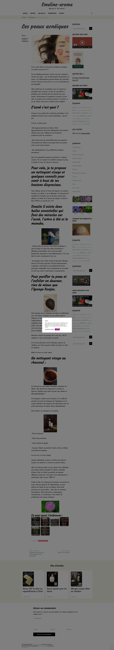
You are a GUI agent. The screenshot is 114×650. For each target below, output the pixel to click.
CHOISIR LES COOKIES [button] (49, 329)
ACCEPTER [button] (57, 329)
